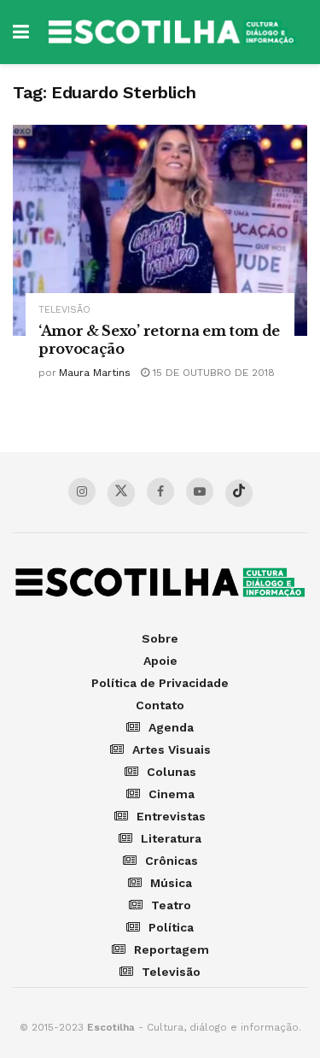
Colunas (171, 772)
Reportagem (171, 949)
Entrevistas (171, 816)
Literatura (171, 838)
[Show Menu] (21, 32)
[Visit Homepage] (172, 32)
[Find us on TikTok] (239, 493)
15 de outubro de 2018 (212, 373)
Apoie (160, 660)
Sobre (160, 638)
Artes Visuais (171, 749)
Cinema (171, 794)
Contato (160, 705)
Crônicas (171, 860)
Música (171, 883)
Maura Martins (95, 373)
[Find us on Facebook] (160, 491)
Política (171, 927)
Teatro (171, 905)
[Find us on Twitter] (121, 493)
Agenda (171, 727)
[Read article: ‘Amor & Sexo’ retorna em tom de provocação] (160, 230)
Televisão (64, 309)
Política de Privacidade (160, 683)
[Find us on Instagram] (82, 491)
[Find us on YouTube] (199, 491)
